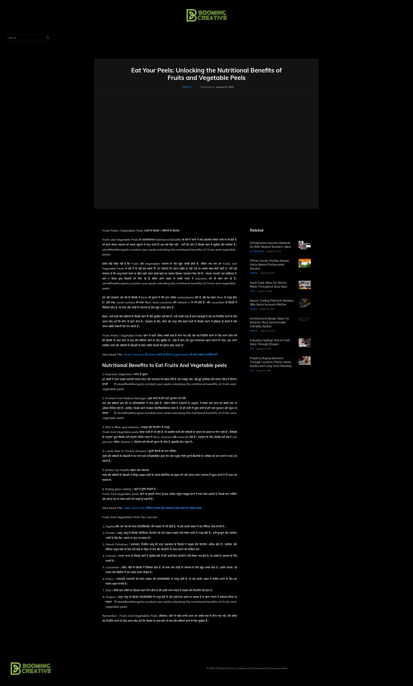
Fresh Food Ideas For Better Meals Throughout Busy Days (268, 285)
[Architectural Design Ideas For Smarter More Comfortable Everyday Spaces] (305, 321)
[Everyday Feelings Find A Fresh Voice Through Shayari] (305, 342)
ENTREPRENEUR (257, 251)
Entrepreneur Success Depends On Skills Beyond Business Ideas (270, 245)
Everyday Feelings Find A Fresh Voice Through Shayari (270, 342)
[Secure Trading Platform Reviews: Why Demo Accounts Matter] (305, 303)
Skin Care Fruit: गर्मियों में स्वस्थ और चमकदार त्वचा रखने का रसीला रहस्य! (163, 508)
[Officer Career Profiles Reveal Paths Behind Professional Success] (305, 263)
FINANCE (253, 309)
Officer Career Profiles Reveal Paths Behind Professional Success (269, 265)
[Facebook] (64, 668)
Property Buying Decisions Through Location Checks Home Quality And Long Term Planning (270, 362)
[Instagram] (71, 668)
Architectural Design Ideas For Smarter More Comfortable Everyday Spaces (269, 322)
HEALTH (186, 87)
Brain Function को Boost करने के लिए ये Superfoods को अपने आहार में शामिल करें (171, 354)
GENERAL (254, 273)
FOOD (252, 291)
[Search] (48, 37)
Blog (252, 349)
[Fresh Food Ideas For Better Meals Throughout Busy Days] (305, 285)
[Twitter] (78, 668)
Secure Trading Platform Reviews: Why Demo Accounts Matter (272, 303)
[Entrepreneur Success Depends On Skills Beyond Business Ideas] (305, 245)
